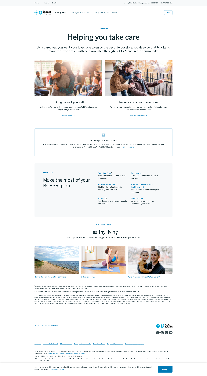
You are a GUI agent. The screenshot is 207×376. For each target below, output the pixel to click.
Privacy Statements (66, 344)
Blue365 (101, 198)
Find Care (37, 3)
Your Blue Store (104, 173)
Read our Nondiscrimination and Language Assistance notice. (66, 353)
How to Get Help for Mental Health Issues (50, 277)
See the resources (137, 116)
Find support (67, 116)
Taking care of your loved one (105, 12)
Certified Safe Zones (106, 184)
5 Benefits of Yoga (88, 277)
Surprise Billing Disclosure (115, 344)
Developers (37, 344)
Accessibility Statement (50, 344)
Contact (46, 3)
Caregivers (61, 12)
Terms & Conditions (99, 344)
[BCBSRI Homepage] (42, 14)
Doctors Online (137, 173)
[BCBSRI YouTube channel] (170, 332)
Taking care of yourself (80, 12)
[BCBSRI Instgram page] (166, 332)
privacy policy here (57, 369)
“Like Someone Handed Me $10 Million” (144, 277)
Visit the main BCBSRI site (47, 325)
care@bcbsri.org (127, 147)
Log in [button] (168, 12)
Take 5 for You (137, 198)
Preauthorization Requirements (134, 344)
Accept (165, 369)
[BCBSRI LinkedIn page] (162, 332)
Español (54, 3)
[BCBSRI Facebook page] (157, 332)
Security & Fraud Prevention (82, 344)
